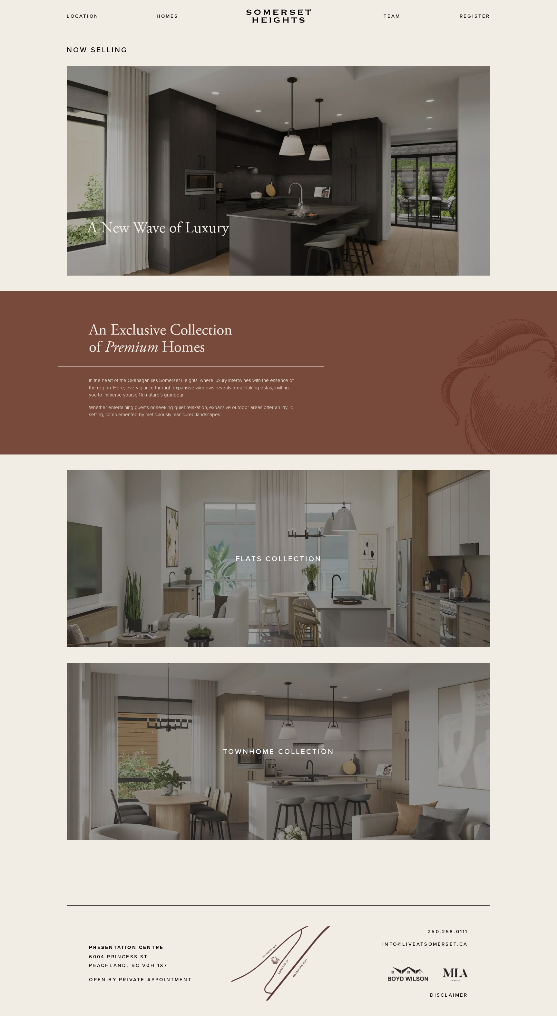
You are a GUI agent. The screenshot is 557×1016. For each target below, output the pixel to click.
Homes (168, 16)
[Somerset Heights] (278, 16)
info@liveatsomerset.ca (425, 944)
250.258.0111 (448, 931)
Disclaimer (449, 995)
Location (83, 16)
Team (392, 16)
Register (475, 16)
